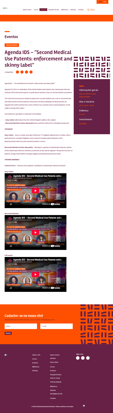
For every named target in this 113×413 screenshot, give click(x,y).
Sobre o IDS (36, 355)
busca (92, 10)
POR (100, 2)
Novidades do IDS (56, 394)
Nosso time (54, 362)
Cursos (36, 10)
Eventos (43, 10)
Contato (81, 10)
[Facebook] (17, 72)
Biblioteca (64, 10)
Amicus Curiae (55, 378)
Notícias (73, 10)
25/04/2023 (11, 45)
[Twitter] (22, 72)
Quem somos (27, 10)
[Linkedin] (26, 72)
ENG (105, 2)
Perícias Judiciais (55, 382)
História (53, 358)
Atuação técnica (53, 10)
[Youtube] (88, 358)
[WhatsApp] (31, 72)
